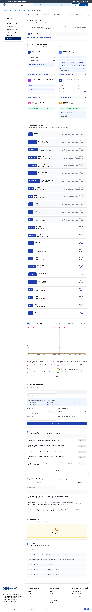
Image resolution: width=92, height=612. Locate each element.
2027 (81, 323)
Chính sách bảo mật (76, 593)
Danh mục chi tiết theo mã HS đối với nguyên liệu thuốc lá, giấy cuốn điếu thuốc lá (46, 457)
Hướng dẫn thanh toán (77, 598)
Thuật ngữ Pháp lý (66, 4)
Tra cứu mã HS (57, 4)
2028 (85, 323)
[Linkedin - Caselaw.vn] (88, 609)
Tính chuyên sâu (72, 392)
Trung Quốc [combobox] (30, 419)
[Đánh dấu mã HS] (86, 20)
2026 (77, 323)
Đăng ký (75, 5)
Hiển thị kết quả (58, 423)
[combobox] (52, 411)
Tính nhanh (43, 392)
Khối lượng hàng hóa (62, 408)
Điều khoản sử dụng (76, 591)
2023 (64, 323)
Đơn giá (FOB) (30, 408)
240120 (53, 14)
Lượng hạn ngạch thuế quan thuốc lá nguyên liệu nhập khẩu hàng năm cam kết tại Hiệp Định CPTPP (46, 463)
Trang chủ (5, 10)
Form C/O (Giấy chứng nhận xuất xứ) (66, 416)
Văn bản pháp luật (49, 4)
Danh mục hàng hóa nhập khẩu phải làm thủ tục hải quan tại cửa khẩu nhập (46, 451)
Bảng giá (21, 5)
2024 (68, 323)
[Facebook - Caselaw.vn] (85, 609)
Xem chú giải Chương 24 (46, 37)
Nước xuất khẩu (30, 416)
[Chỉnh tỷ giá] (40, 413)
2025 (72, 323)
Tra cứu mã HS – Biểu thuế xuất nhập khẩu (19, 10)
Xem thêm (56, 376)
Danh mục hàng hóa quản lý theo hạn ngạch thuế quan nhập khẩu (43, 440)
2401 (48, 14)
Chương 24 (42, 14)
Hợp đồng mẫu (41, 4)
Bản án (34, 4)
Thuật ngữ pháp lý (54, 600)
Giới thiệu (9, 5)
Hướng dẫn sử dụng (77, 1)
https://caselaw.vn (22, 609)
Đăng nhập (83, 5)
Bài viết (27, 5)
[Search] (87, 14)
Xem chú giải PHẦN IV (33, 37)
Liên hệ (86, 1)
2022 (60, 323)
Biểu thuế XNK (29, 14)
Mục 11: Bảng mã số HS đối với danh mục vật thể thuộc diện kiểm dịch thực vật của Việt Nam (46, 446)
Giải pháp (15, 5)
